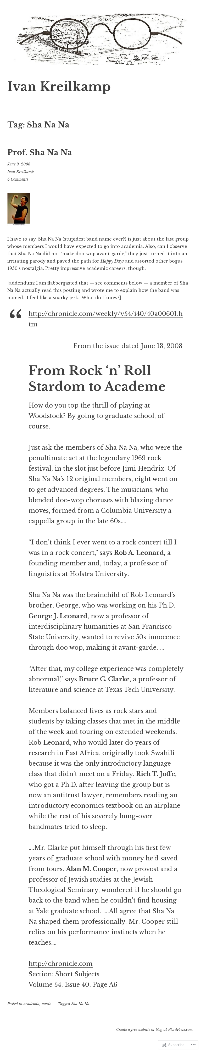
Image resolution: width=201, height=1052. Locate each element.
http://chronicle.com (61, 963)
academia (32, 1003)
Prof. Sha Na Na (39, 152)
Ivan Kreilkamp (59, 86)
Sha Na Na (80, 1003)
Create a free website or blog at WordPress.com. (155, 1029)
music (46, 1003)
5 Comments (17, 179)
